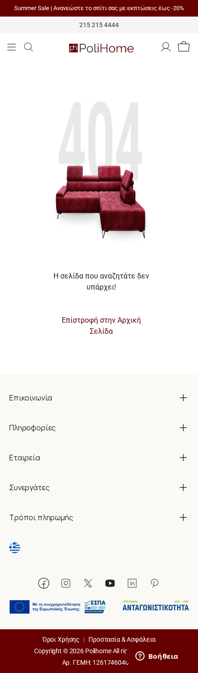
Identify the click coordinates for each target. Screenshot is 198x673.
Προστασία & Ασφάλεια (122, 639)
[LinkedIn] (132, 583)
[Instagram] (65, 583)
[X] (87, 583)
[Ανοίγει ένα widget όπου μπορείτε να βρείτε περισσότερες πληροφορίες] (157, 656)
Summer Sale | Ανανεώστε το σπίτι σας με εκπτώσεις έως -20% (99, 8)
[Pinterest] (154, 583)
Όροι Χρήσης (61, 639)
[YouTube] (110, 583)
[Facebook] (43, 583)
